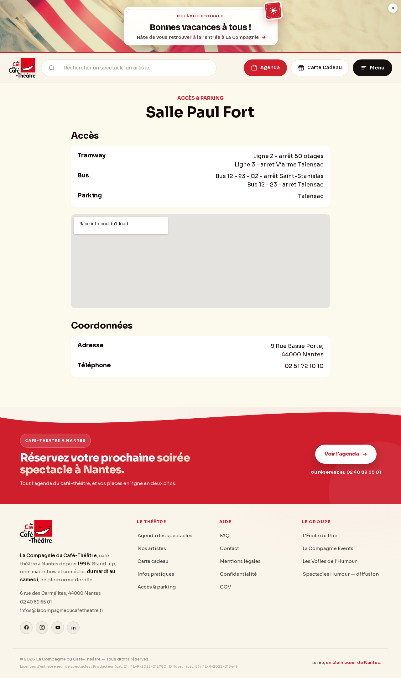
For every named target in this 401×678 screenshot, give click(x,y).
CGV (225, 587)
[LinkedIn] (73, 627)
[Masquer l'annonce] (393, 8)
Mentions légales (240, 561)
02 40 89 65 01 (36, 602)
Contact (229, 548)
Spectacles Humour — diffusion (341, 574)
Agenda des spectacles (165, 535)
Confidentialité (238, 574)
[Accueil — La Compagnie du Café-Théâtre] (22, 68)
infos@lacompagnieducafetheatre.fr (61, 610)
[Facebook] (26, 627)
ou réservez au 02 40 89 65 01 (346, 472)
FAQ (225, 535)
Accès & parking (157, 587)
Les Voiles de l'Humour (330, 561)
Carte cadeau (153, 561)
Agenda (270, 67)
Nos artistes (152, 548)
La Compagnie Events (328, 548)
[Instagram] (42, 627)
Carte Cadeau (324, 67)
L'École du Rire (320, 535)
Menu (377, 67)
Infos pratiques (156, 574)
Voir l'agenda (342, 454)
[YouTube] (57, 627)
